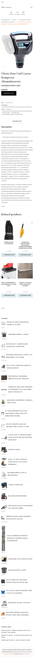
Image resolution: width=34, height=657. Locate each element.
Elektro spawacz (6, 7)
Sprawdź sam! (9, 93)
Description (17, 121)
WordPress (27, 654)
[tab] (17, 121)
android (8, 109)
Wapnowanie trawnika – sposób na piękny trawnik (15, 640)
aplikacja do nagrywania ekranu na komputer (17, 111)
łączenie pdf (15, 112)
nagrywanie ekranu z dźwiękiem (12, 114)
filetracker (6, 112)
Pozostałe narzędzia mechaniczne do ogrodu (17, 107)
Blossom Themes (9, 654)
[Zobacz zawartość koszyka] (23, 13)
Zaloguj (17, 14)
